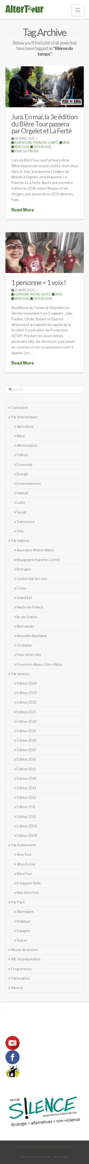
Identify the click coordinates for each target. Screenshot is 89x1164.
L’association (29, 1146)
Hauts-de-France (30, 607)
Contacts (63, 1146)
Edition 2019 (26, 731)
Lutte (21, 502)
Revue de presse (26, 151)
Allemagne (25, 912)
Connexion (19, 408)
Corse (21, 588)
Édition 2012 (26, 797)
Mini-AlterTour (28, 893)
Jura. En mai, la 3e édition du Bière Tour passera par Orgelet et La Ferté (44, 124)
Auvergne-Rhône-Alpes (32, 294)
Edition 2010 (26, 817)
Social (21, 512)
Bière (66, 142)
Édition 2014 (26, 778)
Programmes (21, 969)
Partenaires (20, 978)
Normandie (25, 626)
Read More (22, 209)
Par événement (23, 845)
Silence (17, 988)
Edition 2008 (27, 836)
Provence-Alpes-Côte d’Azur (39, 664)
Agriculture (25, 426)
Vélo (20, 531)
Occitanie (24, 645)
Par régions (20, 541)
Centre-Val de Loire (32, 579)
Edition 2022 (26, 702)
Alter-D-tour (26, 864)
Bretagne (24, 569)
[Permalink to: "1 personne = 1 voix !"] (44, 252)
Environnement (29, 484)
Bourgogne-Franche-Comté (36, 142)
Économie (25, 465)
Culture (22, 455)
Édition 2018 (26, 740)
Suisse (22, 940)
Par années (20, 674)
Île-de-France (27, 617)
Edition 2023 (27, 693)
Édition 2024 (27, 683)
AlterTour (24, 854)
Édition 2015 (26, 769)
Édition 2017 (26, 750)
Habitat (22, 493)
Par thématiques (24, 417)
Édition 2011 (26, 807)
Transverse (26, 522)
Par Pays (18, 902)
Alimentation (27, 445)
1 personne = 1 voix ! (38, 282)
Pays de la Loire (29, 655)
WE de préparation (25, 959)
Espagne (23, 931)
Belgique (23, 921)
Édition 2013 (26, 788)
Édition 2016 (26, 759)
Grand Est (24, 598)
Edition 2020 (42, 298)
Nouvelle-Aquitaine (32, 636)
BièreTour (21, 147)
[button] (78, 10)
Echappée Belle (29, 883)
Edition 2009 (27, 826)
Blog (48, 1146)
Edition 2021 (42, 147)
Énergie (22, 474)
